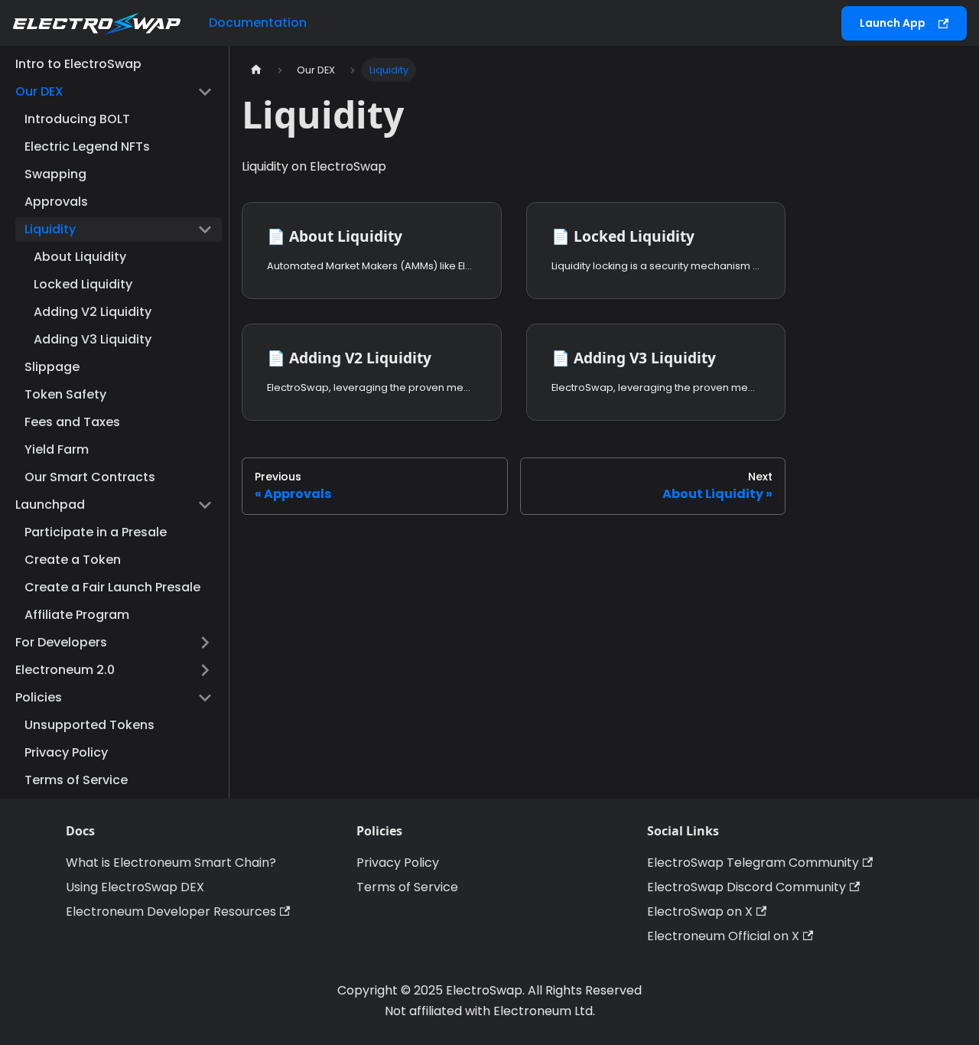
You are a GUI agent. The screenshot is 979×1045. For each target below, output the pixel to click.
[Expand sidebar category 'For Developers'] (205, 642)
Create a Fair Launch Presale (112, 587)
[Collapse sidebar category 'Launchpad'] (205, 505)
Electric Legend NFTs (87, 146)
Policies (38, 697)
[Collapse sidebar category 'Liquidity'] (205, 229)
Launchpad (50, 504)
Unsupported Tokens (89, 725)
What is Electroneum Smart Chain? (171, 862)
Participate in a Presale (95, 532)
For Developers (61, 642)
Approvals (56, 201)
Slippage (52, 367)
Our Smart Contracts (89, 477)
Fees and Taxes (72, 422)
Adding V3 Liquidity (92, 339)
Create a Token (72, 559)
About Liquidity (80, 256)
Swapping (55, 174)
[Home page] (256, 70)
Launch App (892, 23)
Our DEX (39, 91)
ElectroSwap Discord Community (746, 887)
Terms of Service (76, 780)
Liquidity (50, 229)
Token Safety (65, 394)
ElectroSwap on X (700, 911)
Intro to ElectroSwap (78, 64)
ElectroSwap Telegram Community (753, 862)
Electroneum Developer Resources (171, 911)
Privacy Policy (66, 752)
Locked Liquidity (83, 284)
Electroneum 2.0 (65, 670)
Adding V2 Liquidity (92, 312)
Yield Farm (56, 449)
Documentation (258, 22)
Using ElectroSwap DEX (135, 887)
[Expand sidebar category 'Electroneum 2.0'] (205, 670)
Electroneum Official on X (723, 936)
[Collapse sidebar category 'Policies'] (205, 697)
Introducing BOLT (77, 119)
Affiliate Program (76, 614)
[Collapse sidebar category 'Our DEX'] (205, 92)
